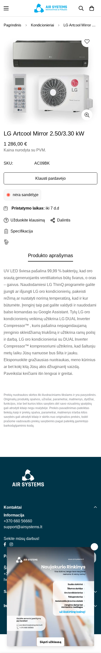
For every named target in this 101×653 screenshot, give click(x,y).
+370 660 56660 (18, 521)
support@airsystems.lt (23, 527)
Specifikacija (21, 231)
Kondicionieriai (42, 25)
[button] (91, 8)
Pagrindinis (12, 25)
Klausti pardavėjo (50, 178)
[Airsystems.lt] (50, 8)
